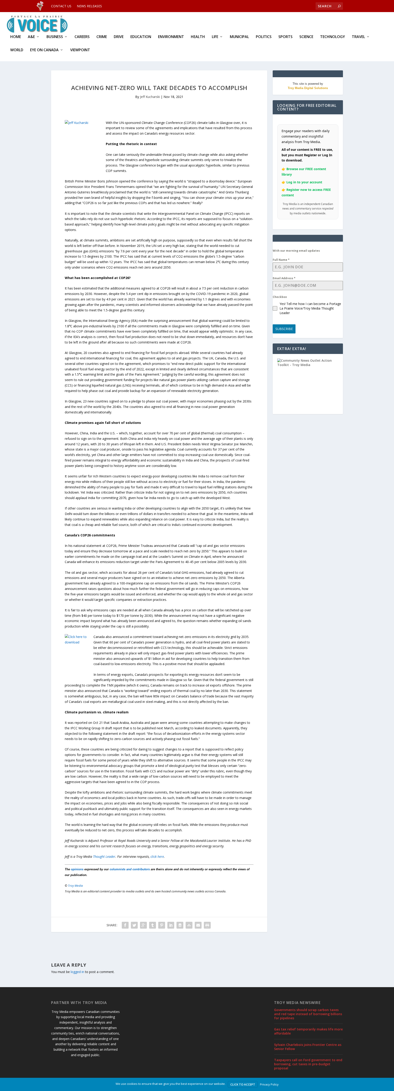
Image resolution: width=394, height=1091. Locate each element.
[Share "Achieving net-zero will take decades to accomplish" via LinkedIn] (170, 925)
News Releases (89, 6)
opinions (77, 869)
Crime (101, 37)
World (16, 50)
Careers (82, 37)
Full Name (281, 260)
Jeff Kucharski (150, 97)
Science (306, 37)
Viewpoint (80, 50)
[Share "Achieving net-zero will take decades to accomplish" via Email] (198, 925)
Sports (285, 37)
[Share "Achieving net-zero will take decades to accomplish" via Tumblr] (152, 925)
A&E (31, 37)
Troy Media (75, 886)
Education (140, 37)
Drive (119, 37)
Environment (171, 37)
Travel (358, 37)
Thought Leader (104, 856)
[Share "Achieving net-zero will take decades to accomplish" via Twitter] (134, 925)
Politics (264, 37)
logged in (77, 972)
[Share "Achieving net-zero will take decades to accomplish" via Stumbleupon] (189, 925)
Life (215, 37)
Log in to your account (304, 182)
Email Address (284, 278)
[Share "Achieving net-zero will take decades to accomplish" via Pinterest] (161, 925)
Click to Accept (242, 1084)
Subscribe (284, 329)
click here (157, 856)
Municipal (239, 37)
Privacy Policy (269, 1084)
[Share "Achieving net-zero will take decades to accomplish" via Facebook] (125, 925)
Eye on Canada (44, 50)
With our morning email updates (296, 251)
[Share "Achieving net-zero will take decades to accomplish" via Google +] (143, 925)
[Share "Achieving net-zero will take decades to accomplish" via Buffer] (179, 925)
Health (198, 37)
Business (55, 37)
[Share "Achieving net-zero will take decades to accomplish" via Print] (207, 925)
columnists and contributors (130, 869)
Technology (332, 37)
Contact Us (61, 6)
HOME (15, 37)
